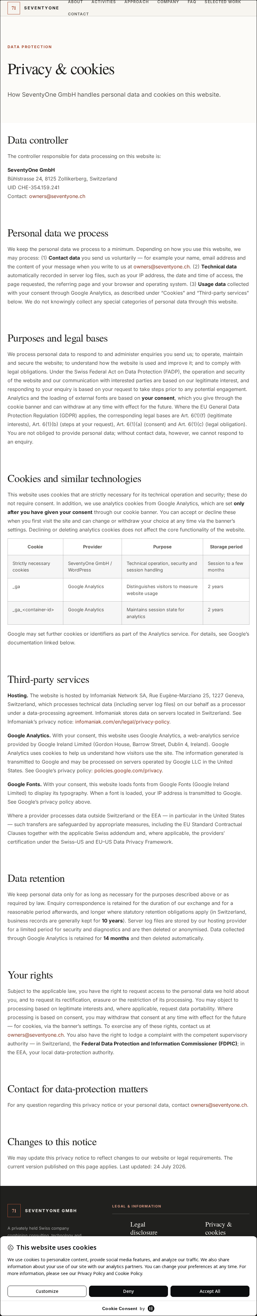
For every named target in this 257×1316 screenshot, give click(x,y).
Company (168, 2)
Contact (78, 14)
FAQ (192, 2)
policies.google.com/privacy (128, 770)
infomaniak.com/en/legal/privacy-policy (122, 722)
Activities (104, 2)
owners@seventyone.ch (57, 196)
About (75, 2)
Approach (136, 2)
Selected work (223, 2)
